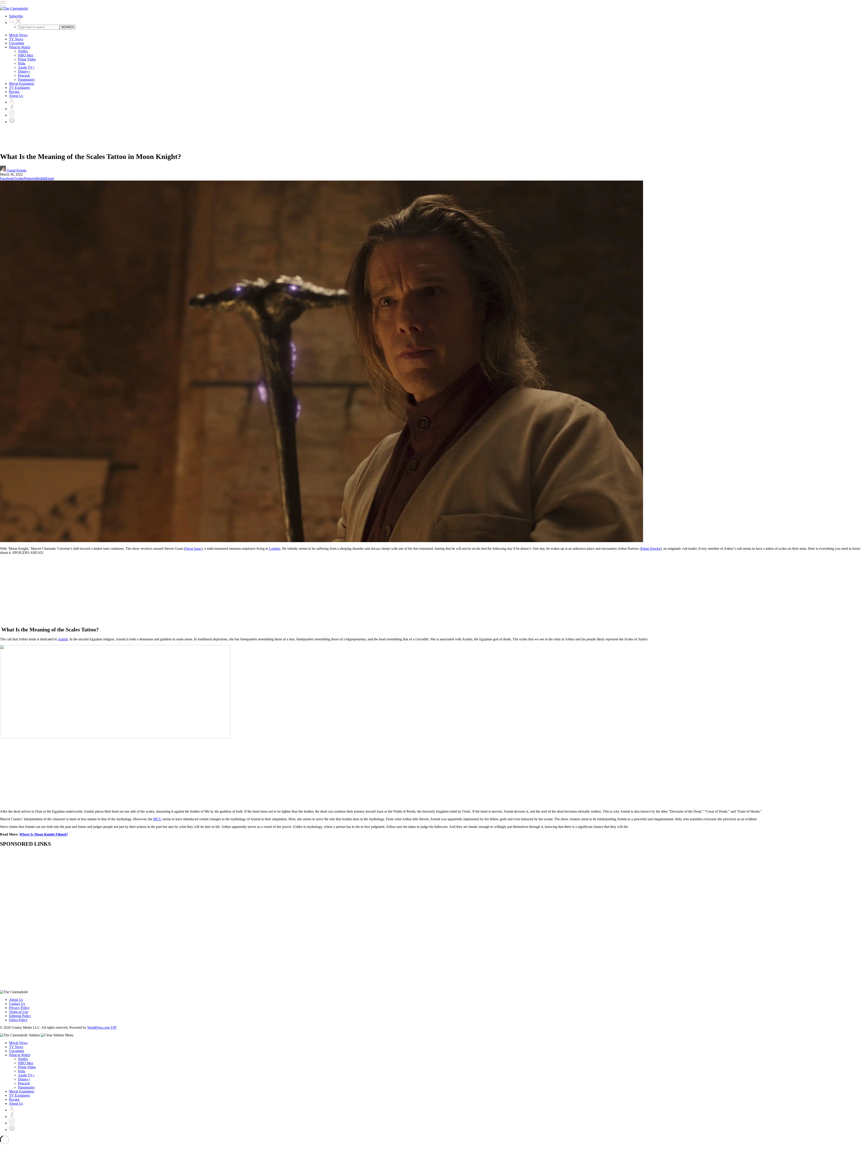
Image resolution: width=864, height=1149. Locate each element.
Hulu (21, 63)
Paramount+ (26, 79)
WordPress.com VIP (101, 1027)
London (274, 548)
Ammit (63, 639)
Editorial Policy (20, 1016)
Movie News (18, 35)
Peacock (24, 75)
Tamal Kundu (16, 170)
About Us (16, 96)
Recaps (14, 92)
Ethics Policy (18, 1020)
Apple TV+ (26, 67)
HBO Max (25, 55)
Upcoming (16, 43)
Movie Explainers (21, 83)
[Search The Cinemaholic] (15, 23)
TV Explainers (19, 87)
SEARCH (67, 27)
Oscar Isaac (193, 548)
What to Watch (19, 47)
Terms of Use (18, 1012)
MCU (157, 819)
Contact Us (17, 1004)
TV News (16, 39)
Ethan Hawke (650, 548)
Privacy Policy (19, 1008)
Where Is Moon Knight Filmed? (43, 834)
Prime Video (27, 59)
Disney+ (24, 71)
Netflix (23, 51)
